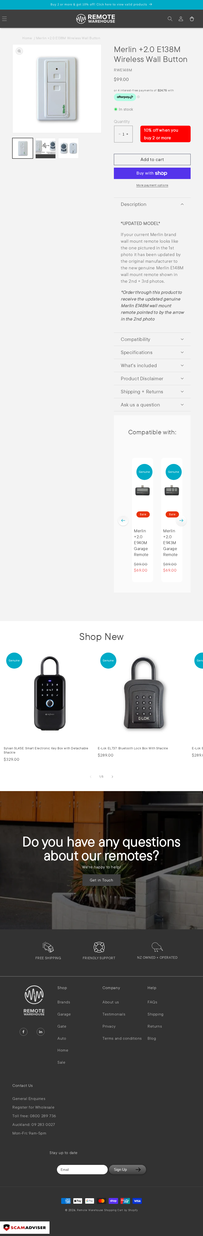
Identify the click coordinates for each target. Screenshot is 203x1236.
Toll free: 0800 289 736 (34, 1116)
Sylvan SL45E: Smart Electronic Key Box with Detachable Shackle (46, 750)
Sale (61, 1062)
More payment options (152, 185)
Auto (61, 1038)
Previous (123, 521)
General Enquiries (28, 1098)
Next (181, 521)
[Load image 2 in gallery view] (45, 148)
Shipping (156, 1014)
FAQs (152, 1001)
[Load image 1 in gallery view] (22, 148)
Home (28, 38)
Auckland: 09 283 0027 (33, 1124)
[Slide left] (90, 776)
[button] (170, 18)
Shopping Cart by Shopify (121, 1210)
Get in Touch (101, 879)
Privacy (109, 1026)
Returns (155, 1026)
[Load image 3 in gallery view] (68, 148)
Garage (64, 1014)
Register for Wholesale (33, 1107)
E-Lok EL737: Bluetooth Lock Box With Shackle (133, 748)
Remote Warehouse (90, 1210)
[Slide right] (112, 776)
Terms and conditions (122, 1038)
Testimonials (113, 1014)
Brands (63, 1001)
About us (110, 1001)
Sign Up (120, 1169)
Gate (61, 1026)
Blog (152, 1038)
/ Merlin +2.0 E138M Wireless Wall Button (67, 38)
